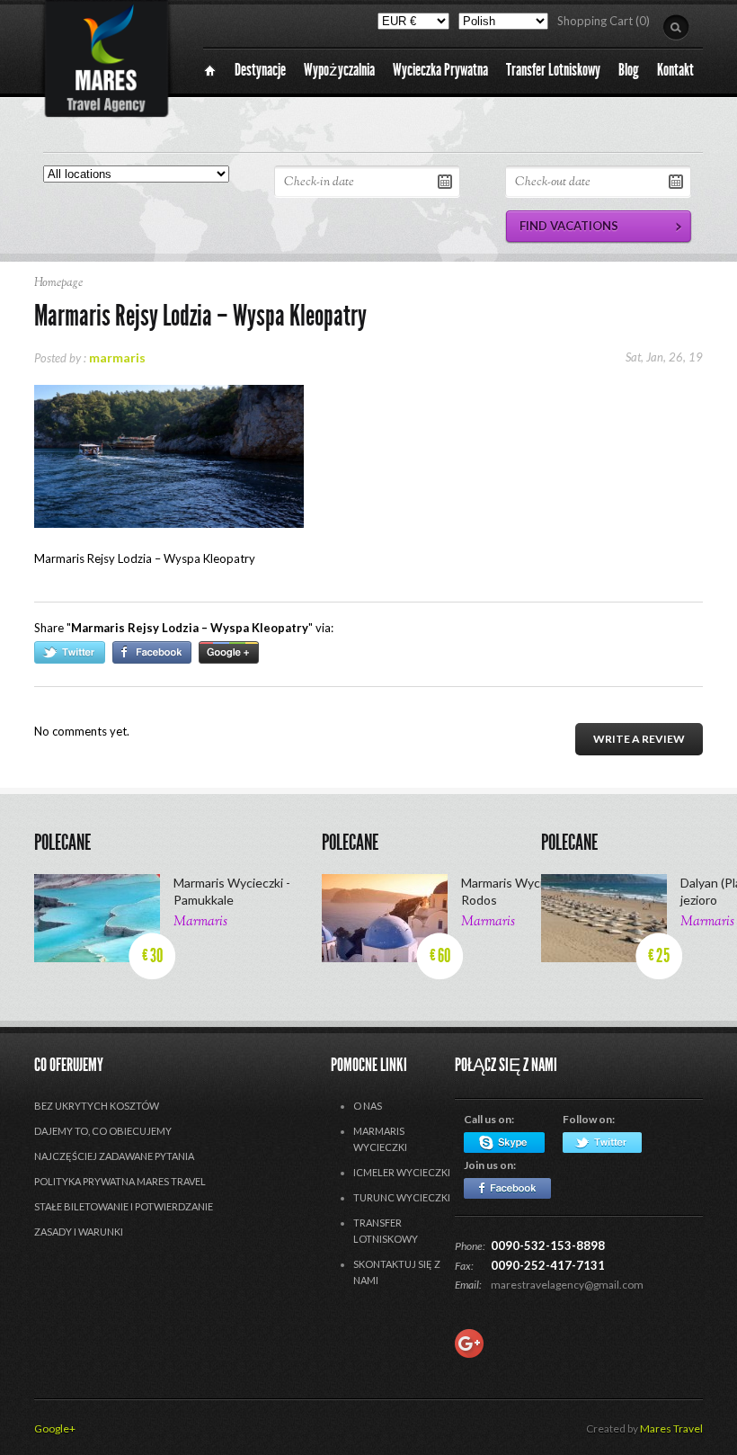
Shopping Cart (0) (603, 20)
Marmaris (200, 922)
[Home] (210, 70)
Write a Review (639, 738)
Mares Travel (671, 1428)
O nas (367, 1105)
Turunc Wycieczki (401, 1197)
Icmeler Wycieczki (401, 1172)
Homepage (58, 283)
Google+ (54, 1428)
